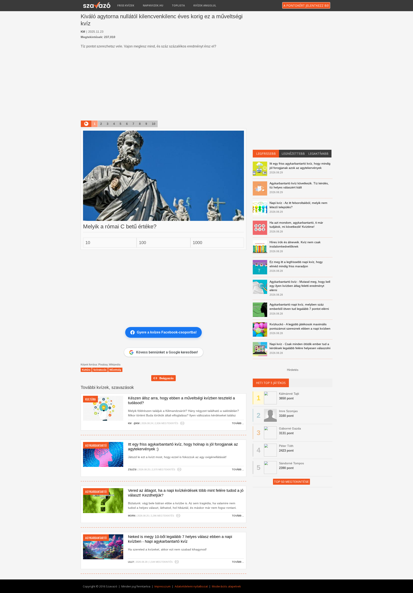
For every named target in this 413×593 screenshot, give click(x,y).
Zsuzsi (132, 469)
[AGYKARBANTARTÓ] (103, 454)
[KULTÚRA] (103, 408)
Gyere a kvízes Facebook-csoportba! (167, 332)
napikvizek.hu (153, 5)
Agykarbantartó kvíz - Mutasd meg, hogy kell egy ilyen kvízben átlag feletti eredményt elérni (300, 286)
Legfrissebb (266, 153)
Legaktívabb (318, 153)
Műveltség (115, 369)
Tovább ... (238, 423)
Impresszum (162, 586)
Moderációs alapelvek (226, 586)
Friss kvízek (125, 5)
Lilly (131, 562)
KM (83, 31)
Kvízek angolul (204, 5)
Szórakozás (99, 369)
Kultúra (86, 369)
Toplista (178, 5)
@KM (136, 423)
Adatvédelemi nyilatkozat (191, 586)
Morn (131, 515)
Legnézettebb (293, 153)
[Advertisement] (163, 85)
